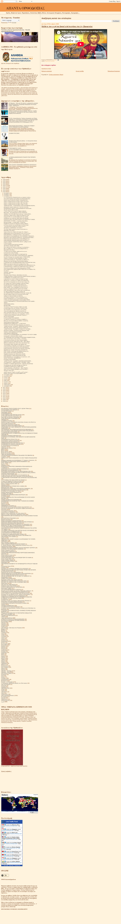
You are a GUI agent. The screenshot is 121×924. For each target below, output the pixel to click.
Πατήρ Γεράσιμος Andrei (7, 550)
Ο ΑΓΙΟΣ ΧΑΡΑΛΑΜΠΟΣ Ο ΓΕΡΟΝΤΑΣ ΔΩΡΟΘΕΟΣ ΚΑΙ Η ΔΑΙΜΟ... (19, 301)
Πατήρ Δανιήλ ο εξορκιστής (8, 551)
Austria (3, 626)
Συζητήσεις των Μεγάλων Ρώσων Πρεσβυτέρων (13, 595)
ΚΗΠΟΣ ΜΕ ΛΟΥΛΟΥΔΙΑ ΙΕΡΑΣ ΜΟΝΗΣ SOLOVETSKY (15, 507)
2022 (4, 185)
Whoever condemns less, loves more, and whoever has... (17, 342)
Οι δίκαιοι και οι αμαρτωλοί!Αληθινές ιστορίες (12, 534)
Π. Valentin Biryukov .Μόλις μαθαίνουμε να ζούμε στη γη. (15, 545)
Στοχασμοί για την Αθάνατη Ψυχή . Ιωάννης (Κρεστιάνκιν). (15, 594)
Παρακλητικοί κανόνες (49, 61)
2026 (4, 179)
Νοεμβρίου (6, 194)
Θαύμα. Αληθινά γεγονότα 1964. (9, 483)
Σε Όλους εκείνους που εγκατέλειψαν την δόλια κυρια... (16, 225)
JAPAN (3, 659)
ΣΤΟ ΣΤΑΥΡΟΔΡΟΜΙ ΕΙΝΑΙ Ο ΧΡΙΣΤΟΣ (11, 589)
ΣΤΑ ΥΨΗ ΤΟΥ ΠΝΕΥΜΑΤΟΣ (8, 584)
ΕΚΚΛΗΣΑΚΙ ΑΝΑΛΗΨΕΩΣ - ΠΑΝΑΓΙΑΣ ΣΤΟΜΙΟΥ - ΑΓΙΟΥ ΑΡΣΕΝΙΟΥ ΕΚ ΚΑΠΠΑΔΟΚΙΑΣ (22, 126)
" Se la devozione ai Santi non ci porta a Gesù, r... (15, 226)
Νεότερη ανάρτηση (46, 71)
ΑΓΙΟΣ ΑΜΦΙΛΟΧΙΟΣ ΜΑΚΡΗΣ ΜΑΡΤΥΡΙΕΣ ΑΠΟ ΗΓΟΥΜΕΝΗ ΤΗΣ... (20, 269)
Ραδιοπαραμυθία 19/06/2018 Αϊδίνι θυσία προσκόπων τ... (17, 240)
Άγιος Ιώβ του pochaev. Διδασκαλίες (10, 417)
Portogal (3, 678)
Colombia (3, 636)
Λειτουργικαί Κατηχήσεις (7, 510)
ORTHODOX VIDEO (6, 673)
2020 (4, 188)
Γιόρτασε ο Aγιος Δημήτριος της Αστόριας (13, 331)
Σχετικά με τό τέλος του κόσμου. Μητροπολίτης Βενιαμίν (15, 600)
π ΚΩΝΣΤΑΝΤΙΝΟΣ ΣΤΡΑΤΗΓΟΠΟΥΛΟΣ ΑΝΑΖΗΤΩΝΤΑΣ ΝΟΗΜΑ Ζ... (20, 276)
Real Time (11, 865)
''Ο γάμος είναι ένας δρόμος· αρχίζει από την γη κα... (16, 251)
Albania (3, 622)
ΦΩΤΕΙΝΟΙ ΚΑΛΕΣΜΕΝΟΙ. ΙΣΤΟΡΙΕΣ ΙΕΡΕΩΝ (12, 620)
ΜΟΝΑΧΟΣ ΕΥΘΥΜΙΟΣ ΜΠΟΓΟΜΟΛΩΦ (11, 523)
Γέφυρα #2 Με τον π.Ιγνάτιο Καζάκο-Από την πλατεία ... (16, 216)
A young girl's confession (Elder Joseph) (13, 336)
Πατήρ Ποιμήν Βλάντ (6, 558)
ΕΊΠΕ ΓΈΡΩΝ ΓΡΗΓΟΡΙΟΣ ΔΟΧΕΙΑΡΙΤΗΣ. (14, 352)
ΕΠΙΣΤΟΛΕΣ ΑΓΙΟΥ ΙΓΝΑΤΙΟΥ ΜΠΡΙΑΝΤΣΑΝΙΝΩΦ (14, 469)
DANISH (3, 640)
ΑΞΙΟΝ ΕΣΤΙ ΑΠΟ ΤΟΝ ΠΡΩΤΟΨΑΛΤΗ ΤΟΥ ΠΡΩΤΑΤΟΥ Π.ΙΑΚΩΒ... (19, 219)
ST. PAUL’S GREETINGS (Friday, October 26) (14, 291)
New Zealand (4, 667)
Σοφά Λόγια (4, 583)
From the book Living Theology (11, 252)
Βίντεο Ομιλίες (4, 451)
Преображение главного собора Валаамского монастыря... (18, 208)
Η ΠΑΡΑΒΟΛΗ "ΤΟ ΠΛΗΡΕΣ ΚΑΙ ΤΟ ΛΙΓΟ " (14, 277)
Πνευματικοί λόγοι (5, 566)
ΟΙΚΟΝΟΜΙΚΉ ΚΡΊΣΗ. (9, 304)
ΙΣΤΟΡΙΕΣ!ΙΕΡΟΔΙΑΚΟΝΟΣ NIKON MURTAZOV (13, 494)
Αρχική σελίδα (80, 71)
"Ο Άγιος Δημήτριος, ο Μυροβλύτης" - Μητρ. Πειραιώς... (16, 367)
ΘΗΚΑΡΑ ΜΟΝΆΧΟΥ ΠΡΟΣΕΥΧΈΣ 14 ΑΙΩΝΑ (12, 486)
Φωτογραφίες (4, 621)
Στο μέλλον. (6, 270)
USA (2, 693)
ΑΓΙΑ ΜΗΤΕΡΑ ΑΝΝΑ (6, 411)
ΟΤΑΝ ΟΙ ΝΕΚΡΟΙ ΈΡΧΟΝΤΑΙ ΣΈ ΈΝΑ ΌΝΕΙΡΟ (13, 544)
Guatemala (4, 650)
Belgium (3, 629)
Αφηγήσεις (4, 446)
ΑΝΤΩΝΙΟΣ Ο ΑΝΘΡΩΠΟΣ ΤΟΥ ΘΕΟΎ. (13, 227)
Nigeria (3, 668)
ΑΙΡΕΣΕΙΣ (3, 419)
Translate (13, 22)
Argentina (3, 624)
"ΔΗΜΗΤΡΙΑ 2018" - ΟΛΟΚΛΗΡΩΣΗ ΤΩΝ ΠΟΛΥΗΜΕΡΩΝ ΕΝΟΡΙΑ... (20, 205)
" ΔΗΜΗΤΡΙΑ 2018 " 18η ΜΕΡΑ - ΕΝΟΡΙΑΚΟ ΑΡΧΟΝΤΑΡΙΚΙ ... (18, 361)
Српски (3, 698)
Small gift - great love (8, 272)
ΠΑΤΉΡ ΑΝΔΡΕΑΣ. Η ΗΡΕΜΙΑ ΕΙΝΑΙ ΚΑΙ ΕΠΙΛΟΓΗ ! (16, 286)
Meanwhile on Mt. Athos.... (10, 230)
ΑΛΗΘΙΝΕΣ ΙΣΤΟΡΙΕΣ (6, 421)
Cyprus (3, 637)
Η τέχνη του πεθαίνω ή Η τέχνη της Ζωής (11, 481)
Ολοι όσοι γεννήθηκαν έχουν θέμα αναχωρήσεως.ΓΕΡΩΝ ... (17, 268)
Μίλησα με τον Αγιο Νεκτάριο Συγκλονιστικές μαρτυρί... (16, 261)
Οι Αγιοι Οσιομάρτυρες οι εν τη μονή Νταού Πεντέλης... (16, 298)
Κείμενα (3, 503)
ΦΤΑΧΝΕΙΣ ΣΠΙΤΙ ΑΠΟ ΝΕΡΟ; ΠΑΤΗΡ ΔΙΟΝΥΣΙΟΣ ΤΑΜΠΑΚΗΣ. (18, 255)
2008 (4, 401)
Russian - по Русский (6, 682)
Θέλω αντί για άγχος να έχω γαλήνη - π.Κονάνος (15, 338)
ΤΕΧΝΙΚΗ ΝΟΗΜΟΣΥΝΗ (7, 605)
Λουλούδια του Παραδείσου (8, 512)
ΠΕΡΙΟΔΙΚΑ (4, 562)
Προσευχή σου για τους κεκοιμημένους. (11, 572)
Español (3, 646)
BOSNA (3, 630)
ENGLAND (4, 645)
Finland (3, 648)
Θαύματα (3, 485)
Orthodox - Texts (5, 672)
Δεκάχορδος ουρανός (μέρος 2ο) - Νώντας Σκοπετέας (16, 207)
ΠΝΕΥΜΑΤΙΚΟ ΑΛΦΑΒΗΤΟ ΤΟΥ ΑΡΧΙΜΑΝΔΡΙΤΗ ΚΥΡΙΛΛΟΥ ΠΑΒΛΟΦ (19, 563)
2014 (4, 392)
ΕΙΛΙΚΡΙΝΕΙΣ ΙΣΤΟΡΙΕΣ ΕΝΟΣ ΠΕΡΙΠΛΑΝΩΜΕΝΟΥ (14, 461)
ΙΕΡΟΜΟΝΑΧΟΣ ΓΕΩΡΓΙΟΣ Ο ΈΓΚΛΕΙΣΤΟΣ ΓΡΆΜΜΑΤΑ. (15, 488)
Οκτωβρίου (6, 195)
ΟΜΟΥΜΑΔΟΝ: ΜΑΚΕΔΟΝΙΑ (10, 333)
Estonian (3, 647)
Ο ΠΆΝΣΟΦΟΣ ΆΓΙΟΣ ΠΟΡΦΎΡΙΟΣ (10, 533)
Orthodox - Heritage (6, 670)
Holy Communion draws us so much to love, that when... (17, 312)
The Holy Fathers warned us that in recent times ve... (16, 229)
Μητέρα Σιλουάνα (5, 519)
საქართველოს (5, 700)
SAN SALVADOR (5, 684)
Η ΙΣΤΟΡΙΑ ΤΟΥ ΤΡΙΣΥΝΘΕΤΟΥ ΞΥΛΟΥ (11, 148)
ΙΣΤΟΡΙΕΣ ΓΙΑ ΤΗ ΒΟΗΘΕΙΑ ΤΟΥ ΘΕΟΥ (11, 491)
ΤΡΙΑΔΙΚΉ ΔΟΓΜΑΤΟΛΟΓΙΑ (8, 615)
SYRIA (3, 689)
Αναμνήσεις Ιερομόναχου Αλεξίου (9, 424)
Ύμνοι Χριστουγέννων (6, 618)
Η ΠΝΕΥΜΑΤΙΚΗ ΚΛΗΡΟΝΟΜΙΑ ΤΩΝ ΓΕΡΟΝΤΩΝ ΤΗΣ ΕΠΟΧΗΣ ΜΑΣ (19, 477)
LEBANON (4, 663)
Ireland (3, 656)
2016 (4, 389)
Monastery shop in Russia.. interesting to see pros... (16, 275)
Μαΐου (5, 380)
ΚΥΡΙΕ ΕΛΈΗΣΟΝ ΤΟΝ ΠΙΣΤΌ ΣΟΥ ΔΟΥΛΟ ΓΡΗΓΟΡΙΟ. (17, 348)
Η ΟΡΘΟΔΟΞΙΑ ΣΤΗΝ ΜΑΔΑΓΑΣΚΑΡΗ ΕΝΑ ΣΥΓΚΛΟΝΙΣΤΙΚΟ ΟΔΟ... (20, 262)
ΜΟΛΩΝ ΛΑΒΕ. (7, 305)
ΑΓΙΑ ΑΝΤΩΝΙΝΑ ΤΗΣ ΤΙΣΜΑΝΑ (9, 409)
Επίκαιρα (3, 465)
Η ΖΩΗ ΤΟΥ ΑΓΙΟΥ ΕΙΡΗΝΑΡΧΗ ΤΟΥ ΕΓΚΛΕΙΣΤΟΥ (14, 475)
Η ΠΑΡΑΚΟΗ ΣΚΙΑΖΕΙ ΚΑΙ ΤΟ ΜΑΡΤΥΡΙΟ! (13, 366)
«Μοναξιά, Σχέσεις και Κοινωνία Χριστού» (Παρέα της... (16, 327)
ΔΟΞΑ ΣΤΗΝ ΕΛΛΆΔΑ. (9, 316)
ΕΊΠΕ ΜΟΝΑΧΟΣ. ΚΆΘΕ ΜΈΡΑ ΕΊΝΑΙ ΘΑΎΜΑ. (15, 355)
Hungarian (4, 652)
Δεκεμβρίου (6, 193)
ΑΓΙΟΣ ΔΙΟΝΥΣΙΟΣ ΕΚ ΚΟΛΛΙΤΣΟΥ (10, 416)
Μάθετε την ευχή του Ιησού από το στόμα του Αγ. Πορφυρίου (67, 26)
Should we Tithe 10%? (9, 370)
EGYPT (3, 642)
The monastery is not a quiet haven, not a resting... (15, 309)
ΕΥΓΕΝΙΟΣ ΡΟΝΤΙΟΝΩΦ (10, 359)
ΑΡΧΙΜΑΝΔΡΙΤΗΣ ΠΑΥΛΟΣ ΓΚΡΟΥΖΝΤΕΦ (12, 443)
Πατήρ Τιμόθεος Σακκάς (7, 560)
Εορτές (3, 464)
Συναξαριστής (4, 599)
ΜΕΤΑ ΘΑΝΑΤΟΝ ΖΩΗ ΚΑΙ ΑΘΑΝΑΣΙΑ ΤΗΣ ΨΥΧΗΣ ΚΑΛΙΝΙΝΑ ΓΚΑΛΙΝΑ (19, 515)
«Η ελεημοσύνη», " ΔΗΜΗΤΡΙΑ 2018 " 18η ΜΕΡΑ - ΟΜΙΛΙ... (17, 362)
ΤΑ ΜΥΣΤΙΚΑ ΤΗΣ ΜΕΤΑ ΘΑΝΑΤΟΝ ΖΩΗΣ (11, 602)
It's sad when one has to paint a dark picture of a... (15, 284)
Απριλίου (6, 381)
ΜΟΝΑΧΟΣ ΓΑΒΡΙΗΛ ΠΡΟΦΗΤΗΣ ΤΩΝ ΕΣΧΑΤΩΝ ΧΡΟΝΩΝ (16, 521)
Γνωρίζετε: (3, 456)
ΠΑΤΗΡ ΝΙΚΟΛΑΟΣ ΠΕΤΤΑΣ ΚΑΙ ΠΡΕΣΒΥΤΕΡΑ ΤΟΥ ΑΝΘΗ (16, 557)
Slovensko (4, 685)
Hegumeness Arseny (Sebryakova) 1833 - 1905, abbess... (17, 341)
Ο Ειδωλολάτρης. (8, 243)
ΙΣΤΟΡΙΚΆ (3, 496)
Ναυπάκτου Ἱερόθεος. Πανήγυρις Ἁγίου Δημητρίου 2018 (16, 330)
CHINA (3, 635)
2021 (4, 187)
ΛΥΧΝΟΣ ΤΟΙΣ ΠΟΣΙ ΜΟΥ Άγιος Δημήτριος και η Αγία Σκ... (17, 324)
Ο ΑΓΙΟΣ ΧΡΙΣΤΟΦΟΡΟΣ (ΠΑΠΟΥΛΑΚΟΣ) (12, 526)
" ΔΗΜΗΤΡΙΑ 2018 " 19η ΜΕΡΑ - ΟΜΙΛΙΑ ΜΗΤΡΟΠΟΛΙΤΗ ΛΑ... (18, 326)
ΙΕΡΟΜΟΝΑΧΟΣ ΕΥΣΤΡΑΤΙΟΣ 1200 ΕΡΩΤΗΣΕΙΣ (13, 489)
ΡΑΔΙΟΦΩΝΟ (4, 577)
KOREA (3, 662)
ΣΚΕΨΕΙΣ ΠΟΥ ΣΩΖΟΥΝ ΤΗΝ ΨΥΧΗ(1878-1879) (13, 581)
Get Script (6, 865)
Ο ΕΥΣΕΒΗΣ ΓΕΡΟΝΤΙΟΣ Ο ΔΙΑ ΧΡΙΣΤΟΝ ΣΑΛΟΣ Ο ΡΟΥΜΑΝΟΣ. (17, 530)
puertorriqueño (5, 679)
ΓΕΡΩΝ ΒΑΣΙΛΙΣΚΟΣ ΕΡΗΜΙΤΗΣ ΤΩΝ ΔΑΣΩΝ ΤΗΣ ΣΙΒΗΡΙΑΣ (16, 455)
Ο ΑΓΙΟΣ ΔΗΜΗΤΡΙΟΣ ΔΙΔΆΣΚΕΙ (11, 318)
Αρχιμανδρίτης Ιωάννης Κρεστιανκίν (10, 440)
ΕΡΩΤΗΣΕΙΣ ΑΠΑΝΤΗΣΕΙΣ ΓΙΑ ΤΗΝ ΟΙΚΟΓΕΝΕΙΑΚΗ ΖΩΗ (16, 471)
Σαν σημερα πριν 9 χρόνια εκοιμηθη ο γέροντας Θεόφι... (16, 283)
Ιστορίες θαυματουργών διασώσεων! (10, 492)
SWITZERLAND (5, 688)
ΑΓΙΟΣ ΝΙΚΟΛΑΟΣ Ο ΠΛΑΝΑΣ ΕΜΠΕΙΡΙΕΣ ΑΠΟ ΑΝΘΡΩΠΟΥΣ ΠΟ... (20, 265)
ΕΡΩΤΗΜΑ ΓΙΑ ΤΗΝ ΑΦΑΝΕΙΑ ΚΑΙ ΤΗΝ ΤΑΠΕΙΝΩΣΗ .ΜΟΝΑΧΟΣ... (19, 236)
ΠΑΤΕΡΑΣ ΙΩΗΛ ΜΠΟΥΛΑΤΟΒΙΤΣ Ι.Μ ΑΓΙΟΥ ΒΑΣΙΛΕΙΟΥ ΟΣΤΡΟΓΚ (18, 547)
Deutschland (4, 641)
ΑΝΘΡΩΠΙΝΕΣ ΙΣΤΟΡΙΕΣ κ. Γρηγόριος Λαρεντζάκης (16, 220)
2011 (4, 396)
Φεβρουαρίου (7, 384)
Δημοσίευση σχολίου (46, 68)
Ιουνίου (6, 379)
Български (4, 696)
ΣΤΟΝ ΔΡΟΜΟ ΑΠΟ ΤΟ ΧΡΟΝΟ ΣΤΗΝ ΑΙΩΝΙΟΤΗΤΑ (14, 592)
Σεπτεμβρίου (7, 374)
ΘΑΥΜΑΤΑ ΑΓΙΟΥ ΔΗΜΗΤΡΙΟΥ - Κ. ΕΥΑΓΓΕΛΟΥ (15, 323)
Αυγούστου (6, 376)
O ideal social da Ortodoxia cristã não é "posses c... (16, 315)
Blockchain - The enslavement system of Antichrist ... (16, 212)
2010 (4, 398)
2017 (4, 387)
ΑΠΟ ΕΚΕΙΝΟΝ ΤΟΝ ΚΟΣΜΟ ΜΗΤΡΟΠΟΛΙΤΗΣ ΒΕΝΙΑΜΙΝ (16, 429)
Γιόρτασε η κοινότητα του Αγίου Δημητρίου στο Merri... (16, 258)
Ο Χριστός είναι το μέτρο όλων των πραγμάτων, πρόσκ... (17, 313)
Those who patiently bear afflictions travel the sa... (15, 311)
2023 (4, 184)
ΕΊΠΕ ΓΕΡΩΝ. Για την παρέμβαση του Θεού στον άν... (16, 287)
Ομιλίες (3, 537)
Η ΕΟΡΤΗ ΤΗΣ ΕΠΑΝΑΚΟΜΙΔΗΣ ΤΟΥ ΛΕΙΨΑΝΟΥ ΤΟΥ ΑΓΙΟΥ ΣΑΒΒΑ (20, 334)
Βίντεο (2, 450)
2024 (4, 182)
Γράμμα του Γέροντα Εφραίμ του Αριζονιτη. (13, 295)
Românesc (4, 680)
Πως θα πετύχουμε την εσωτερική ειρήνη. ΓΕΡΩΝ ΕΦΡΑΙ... (17, 257)
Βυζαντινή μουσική (6, 453)
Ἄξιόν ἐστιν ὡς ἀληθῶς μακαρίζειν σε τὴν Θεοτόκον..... (16, 369)
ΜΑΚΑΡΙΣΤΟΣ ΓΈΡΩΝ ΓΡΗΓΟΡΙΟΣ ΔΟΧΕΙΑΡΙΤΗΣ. (16, 349)
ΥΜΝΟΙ (3, 616)
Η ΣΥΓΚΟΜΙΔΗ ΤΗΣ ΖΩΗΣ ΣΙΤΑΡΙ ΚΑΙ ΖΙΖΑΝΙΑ (13, 480)
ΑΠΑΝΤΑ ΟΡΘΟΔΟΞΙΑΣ (25, 8)
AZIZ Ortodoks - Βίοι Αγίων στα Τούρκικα (11, 627)
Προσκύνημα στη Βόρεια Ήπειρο (11, 322)
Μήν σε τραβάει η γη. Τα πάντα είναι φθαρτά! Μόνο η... (16, 248)
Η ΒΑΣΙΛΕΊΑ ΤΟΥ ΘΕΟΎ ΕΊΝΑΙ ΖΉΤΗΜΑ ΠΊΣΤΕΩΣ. (16, 279)
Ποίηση (3, 567)
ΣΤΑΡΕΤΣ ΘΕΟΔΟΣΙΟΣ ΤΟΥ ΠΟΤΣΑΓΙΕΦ (11, 587)
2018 (4, 191)
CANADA (3, 632)
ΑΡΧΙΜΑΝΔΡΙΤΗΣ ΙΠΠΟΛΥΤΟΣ (9, 439)
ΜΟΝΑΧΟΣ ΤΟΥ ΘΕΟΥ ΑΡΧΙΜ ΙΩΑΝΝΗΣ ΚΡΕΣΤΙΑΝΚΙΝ (15, 525)
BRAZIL (3, 631)
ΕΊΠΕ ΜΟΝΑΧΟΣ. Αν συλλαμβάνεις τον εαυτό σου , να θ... (17, 356)
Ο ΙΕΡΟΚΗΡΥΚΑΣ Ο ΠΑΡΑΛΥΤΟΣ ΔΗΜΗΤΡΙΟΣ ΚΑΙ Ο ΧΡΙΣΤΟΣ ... (19, 266)
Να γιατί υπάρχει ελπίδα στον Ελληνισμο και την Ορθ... (16, 294)
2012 (4, 395)
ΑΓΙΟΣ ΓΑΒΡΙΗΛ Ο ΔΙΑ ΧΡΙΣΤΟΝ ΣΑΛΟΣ (11, 414)
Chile (2, 634)
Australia (3, 625)
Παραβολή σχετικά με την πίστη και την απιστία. (14, 354)
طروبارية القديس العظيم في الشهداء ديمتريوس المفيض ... (16, 372)
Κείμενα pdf (4, 504)
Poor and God (7, 273)
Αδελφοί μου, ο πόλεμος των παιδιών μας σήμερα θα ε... (16, 280)
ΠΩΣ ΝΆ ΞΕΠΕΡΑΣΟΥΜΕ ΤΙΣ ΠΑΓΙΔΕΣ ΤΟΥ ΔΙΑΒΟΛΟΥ (15, 576)
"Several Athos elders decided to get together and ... (16, 344)
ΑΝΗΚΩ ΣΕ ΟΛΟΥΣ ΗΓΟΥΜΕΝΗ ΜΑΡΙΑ (11, 425)
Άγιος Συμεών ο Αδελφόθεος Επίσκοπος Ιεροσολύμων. (23, 164)
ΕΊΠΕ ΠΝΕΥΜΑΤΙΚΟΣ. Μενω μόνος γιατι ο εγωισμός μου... (17, 290)
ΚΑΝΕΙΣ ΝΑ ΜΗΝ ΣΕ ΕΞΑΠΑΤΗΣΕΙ (10, 499)
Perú (2, 675)
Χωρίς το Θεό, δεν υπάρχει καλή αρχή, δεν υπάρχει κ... (16, 232)
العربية (2, 701)
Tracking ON (17, 865)
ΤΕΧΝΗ (3, 604)
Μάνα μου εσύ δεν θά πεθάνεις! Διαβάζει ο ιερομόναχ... (16, 320)
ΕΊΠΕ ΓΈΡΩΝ (4, 462)
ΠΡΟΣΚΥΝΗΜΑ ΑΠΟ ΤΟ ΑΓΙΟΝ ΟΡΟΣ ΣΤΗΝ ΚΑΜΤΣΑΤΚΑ (16, 573)
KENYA (3, 661)
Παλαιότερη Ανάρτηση (114, 71)
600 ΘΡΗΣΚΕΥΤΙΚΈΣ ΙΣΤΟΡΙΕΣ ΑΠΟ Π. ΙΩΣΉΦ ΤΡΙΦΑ (15, 408)
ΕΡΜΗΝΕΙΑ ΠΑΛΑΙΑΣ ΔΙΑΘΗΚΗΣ (9, 470)
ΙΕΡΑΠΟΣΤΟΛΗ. (5, 487)
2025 (4, 181)
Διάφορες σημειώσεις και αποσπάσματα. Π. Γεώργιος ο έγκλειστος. (18, 460)
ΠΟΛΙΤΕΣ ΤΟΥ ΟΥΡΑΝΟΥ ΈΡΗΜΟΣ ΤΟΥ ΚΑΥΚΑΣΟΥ (14, 568)
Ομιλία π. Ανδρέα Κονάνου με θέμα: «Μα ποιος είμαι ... (16, 202)
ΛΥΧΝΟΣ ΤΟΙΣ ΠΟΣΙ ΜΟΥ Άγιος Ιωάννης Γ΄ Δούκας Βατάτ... (17, 214)
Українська (4, 699)
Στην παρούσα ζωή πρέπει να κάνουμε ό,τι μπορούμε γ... (17, 247)
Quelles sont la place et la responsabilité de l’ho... (15, 373)
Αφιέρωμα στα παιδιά (6, 448)
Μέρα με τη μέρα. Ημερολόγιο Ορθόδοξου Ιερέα (13, 514)
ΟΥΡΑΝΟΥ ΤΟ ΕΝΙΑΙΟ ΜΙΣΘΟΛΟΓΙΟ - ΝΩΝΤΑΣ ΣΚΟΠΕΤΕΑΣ (18, 363)
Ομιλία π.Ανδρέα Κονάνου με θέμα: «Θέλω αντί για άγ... (16, 201)
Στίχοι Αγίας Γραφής (6, 588)
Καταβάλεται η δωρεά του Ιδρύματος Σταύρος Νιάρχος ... (16, 223)
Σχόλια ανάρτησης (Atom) (56, 74)
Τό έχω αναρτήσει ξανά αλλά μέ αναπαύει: (13, 244)
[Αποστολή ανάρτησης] (58, 59)
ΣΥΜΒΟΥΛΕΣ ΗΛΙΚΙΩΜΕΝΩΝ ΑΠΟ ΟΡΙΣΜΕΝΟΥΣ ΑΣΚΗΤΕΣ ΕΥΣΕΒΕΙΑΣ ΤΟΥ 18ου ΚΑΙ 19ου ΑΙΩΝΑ (16, 597)
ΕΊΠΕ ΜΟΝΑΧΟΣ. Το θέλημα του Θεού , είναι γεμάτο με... (17, 234)
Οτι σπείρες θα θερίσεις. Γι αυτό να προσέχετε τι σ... (15, 297)
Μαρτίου (6, 383)
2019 (4, 190)
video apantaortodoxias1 (7, 695)
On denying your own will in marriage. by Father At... (16, 365)
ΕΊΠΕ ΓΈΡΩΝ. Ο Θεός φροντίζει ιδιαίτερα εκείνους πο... (16, 351)
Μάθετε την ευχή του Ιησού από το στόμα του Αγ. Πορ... (16, 263)
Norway (3, 669)
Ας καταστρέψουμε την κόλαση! (9, 445)
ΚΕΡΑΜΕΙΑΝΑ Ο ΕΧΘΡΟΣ (7, 505)
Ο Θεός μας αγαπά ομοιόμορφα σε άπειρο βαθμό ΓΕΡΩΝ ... (17, 299)
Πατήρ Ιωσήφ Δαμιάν (6, 556)
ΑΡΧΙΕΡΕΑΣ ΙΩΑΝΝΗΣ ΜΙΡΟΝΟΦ (10, 435)
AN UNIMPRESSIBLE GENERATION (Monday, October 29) (17, 293)
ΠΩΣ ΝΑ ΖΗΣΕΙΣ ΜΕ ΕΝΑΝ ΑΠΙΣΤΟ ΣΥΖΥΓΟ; (12, 574)
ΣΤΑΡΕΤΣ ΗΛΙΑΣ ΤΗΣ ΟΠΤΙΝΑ (9, 586)
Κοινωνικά (3, 509)
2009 (4, 399)
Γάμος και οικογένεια (6, 454)
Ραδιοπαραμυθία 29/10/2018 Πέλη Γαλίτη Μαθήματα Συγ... (17, 238)
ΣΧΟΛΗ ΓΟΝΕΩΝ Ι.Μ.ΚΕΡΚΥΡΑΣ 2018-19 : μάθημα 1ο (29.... (18, 241)
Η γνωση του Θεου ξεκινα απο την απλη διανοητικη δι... (16, 347)
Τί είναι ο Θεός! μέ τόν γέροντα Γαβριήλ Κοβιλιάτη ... (15, 211)
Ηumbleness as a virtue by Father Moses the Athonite (16, 218)
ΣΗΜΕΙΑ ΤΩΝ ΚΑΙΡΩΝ (7, 578)
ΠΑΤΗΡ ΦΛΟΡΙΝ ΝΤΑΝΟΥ (8, 561)
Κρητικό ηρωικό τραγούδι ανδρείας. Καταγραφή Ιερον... (16, 200)
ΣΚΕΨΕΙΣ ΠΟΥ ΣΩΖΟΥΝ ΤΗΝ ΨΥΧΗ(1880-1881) (13, 582)
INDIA (2, 653)
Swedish (3, 686)
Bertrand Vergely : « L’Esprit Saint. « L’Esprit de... (15, 222)
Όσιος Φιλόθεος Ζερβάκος (8, 542)
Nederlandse (4, 666)
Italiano (3, 658)
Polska (3, 677)
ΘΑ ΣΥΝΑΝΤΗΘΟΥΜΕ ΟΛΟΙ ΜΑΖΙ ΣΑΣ (11, 482)
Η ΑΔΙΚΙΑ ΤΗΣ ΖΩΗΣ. (14, 133)
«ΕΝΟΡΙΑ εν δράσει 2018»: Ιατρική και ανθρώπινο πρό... (17, 215)
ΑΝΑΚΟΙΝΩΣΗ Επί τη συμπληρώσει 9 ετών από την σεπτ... (17, 233)
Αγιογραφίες (4, 412)
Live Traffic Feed (12, 821)
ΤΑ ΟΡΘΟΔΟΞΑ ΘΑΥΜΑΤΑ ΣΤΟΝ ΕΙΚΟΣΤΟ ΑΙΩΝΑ (14, 603)
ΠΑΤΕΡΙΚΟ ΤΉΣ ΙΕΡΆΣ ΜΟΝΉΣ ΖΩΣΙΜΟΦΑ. (12, 549)
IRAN (2, 654)
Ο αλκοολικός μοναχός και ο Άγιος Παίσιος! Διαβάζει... (16, 340)
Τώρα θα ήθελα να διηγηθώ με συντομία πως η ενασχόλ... (17, 345)
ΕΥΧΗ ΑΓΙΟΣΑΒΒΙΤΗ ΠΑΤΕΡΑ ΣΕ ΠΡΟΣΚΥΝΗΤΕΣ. (22, 149)
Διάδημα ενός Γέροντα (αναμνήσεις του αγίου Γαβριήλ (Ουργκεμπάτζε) (19, 457)
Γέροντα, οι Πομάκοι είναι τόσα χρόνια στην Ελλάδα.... (16, 288)
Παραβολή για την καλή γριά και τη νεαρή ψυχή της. (16, 254)
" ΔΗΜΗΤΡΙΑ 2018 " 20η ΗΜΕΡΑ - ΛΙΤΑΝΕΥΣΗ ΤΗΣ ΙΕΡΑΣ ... (18, 329)
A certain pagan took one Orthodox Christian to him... (16, 308)
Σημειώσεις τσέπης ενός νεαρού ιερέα (10, 579)
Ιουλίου (6, 377)
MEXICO (3, 664)
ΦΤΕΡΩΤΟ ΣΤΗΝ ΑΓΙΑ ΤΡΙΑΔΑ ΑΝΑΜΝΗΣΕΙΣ (12, 619)
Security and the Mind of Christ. (11, 209)
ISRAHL (3, 657)
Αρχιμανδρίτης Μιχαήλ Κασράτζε (9, 441)
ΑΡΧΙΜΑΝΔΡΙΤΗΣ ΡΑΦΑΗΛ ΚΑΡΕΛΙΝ (10, 444)
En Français (4, 643)
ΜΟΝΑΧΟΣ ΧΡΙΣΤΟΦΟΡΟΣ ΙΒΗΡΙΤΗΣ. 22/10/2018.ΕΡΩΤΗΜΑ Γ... (19, 237)
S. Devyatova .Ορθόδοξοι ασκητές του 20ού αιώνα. (14, 683)
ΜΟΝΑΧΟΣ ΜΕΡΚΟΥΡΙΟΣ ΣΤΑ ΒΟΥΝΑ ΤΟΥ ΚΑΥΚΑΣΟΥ (15, 524)
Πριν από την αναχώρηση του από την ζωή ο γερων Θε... (17, 281)
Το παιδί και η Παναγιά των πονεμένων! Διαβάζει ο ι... (16, 319)
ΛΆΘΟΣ (5, 302)
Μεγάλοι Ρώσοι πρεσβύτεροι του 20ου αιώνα (12, 513)
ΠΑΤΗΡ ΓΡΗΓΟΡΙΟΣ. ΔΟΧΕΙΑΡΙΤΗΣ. (12, 358)
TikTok (3, 690)
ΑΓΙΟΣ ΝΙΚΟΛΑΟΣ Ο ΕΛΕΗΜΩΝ (9, 418)
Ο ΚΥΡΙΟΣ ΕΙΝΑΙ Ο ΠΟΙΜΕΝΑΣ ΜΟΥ (10, 531)
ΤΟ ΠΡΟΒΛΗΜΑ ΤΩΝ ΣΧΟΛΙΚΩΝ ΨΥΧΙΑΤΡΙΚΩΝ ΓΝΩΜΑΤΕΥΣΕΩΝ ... (20, 337)
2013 (4, 393)
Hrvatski (3, 651)
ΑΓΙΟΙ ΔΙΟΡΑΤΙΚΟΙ (5, 413)
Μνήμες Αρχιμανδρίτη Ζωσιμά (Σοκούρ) (11, 520)
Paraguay (3, 674)
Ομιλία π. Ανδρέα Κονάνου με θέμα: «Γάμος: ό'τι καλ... (16, 204)
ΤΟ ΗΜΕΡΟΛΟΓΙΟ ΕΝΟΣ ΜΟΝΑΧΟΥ (10, 606)
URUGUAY (4, 691)
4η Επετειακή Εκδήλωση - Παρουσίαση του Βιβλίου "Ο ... (17, 259)
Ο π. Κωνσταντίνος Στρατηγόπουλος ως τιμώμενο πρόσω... (17, 197)
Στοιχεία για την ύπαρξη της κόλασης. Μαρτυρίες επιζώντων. (16, 590)
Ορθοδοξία (4, 541)
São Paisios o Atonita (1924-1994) (11, 245)
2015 (4, 390)
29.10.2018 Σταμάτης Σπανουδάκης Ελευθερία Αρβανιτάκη (17, 198)
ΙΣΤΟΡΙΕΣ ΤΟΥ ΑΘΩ (6, 493)
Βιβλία (2, 449)
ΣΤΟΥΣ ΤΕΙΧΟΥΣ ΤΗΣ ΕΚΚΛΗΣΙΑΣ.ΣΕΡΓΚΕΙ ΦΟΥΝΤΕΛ (15, 593)
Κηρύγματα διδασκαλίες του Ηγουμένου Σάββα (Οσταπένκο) (16, 508)
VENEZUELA (4, 694)
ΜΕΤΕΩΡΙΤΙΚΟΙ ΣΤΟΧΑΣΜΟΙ (8, 518)
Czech (3, 638)
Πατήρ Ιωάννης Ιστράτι (7, 555)
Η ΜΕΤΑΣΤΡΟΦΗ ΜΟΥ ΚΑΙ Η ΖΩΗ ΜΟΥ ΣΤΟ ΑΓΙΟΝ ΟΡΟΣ (16, 476)
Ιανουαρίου (6, 386)
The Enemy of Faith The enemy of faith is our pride (15, 306)
